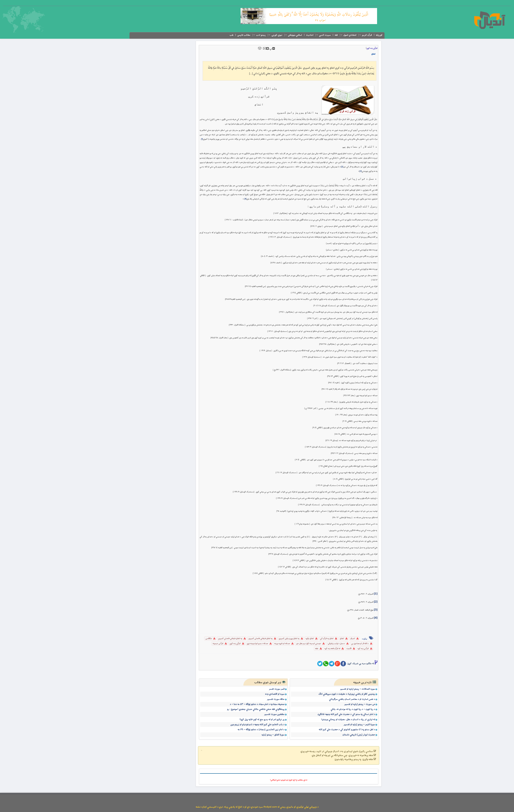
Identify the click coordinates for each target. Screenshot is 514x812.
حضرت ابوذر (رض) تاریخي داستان (359, 735)
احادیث (309, 35)
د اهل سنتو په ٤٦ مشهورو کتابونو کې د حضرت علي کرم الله (347, 729)
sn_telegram (331, 663)
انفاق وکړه (310, 638)
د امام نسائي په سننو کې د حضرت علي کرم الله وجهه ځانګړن (346, 714)
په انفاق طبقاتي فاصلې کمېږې (230, 638)
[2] (342, 167)
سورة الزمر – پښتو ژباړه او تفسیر (359, 724)
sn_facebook (343, 663)
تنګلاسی (208, 638)
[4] (245, 199)
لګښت (348, 648)
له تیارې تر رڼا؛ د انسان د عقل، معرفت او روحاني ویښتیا (348, 719)
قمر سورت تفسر (277, 689)
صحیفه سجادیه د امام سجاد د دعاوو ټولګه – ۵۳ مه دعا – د (257, 704)
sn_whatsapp (325, 663)
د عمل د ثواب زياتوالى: (336, 643)
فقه (336, 35)
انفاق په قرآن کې (326, 638)
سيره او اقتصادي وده (275, 694)
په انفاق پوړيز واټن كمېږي (289, 638)
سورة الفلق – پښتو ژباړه (273, 735)
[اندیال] (489, 20)
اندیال (352, 638)
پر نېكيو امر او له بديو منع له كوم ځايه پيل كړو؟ (262, 719)
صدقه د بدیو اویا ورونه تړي (257, 643)
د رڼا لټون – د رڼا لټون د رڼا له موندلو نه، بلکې (353, 709)
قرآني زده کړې (371, 48)
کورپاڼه (379, 35)
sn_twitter (320, 663)
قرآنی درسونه (218, 643)
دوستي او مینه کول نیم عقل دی (308, 643)
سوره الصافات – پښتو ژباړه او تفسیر (357, 689)
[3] (360, 171)
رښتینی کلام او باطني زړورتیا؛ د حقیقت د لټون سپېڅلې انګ (346, 694)
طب (231, 35)
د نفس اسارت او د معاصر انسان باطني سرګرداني (352, 699)
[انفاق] (347, 100)
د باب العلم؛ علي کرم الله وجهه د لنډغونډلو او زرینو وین (257, 724)
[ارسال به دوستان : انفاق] (264, 48)
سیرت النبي (325, 35)
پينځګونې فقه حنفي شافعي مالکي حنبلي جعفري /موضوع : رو (256, 709)
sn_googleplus (337, 663)
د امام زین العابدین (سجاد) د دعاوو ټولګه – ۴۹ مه (261, 729)
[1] (202, 139)
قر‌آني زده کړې (235, 643)
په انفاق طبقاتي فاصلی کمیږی (260, 638)
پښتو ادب (261, 35)
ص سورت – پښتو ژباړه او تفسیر (359, 704)
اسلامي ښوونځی (295, 35)
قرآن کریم (367, 35)
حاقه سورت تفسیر (276, 699)
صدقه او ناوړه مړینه (282, 643)
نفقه (316, 648)
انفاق (373, 54)
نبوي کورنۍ (276, 35)
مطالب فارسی (243, 35)
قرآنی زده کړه (363, 648)
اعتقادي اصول (349, 35)
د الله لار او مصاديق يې (360, 643)
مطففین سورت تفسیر (274, 714)
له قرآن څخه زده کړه (332, 648)
